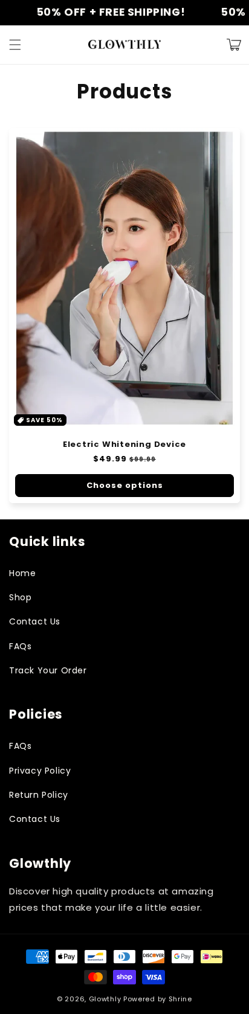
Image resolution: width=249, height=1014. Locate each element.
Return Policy (38, 795)
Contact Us (34, 621)
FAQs (20, 646)
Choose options (124, 485)
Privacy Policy (40, 771)
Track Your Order (48, 670)
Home (22, 573)
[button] (15, 44)
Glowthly (105, 999)
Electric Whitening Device (125, 444)
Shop (20, 597)
